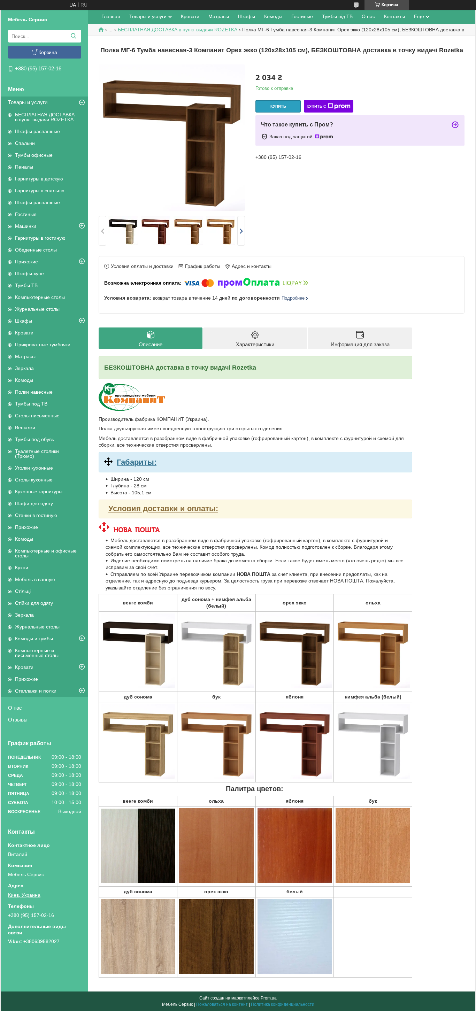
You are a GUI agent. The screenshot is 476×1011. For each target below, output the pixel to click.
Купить (278, 106)
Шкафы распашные (37, 131)
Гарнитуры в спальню (39, 190)
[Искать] (73, 36)
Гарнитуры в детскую (39, 179)
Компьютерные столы (40, 297)
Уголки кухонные (34, 468)
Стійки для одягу (34, 603)
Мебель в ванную (35, 579)
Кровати (24, 332)
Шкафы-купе (29, 273)
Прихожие (26, 261)
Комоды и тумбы (34, 638)
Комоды (24, 380)
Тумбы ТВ (26, 285)
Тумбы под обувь (34, 439)
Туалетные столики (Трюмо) (37, 453)
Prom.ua (269, 998)
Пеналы (24, 167)
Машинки (25, 226)
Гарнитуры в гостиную (40, 238)
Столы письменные (37, 415)
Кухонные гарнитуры (38, 491)
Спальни (25, 143)
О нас (15, 708)
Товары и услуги (27, 102)
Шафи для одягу (34, 503)
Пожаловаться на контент (222, 1004)
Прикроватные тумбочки (42, 344)
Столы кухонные (34, 480)
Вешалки (25, 427)
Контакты (394, 16)
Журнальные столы (37, 309)
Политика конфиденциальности (282, 1004)
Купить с (316, 106)
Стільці (23, 591)
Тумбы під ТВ (337, 16)
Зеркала (24, 368)
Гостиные (26, 214)
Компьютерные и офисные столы (46, 553)
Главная (110, 16)
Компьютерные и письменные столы (37, 653)
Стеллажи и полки (35, 691)
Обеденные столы (36, 250)
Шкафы (23, 321)
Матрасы (25, 356)
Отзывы (18, 720)
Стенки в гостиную (36, 515)
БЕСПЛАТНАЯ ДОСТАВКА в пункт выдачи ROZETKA (45, 117)
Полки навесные (34, 392)
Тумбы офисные (34, 155)
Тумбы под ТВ (31, 404)
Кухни (21, 567)
